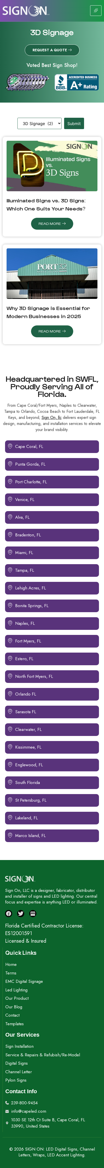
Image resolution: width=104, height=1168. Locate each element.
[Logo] (26, 10)
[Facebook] (8, 913)
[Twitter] (20, 913)
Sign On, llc (52, 417)
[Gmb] (32, 913)
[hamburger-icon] (95, 10)
